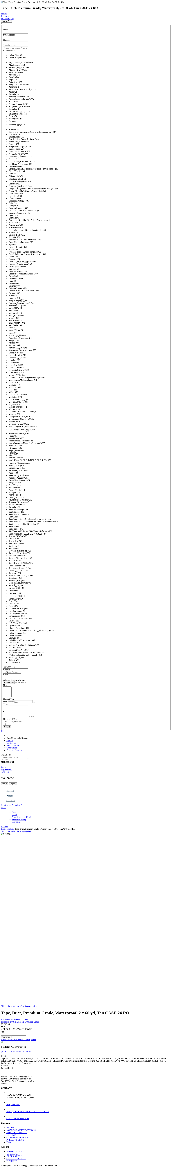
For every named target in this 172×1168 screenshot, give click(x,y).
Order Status (11, 748)
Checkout (10, 800)
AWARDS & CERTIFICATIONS (21, 1130)
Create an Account (14, 750)
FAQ (8, 1142)
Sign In (9, 740)
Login (3, 767)
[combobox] (13, 757)
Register (13, 784)
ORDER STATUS (14, 1156)
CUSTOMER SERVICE (17, 1137)
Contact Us (11, 743)
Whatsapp (29, 1022)
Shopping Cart (12, 745)
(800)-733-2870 (8, 1051)
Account (10, 791)
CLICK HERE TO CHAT (17, 1118)
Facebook (5, 1022)
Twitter (13, 1022)
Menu (3, 807)
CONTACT (11, 1135)
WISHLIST (11, 1161)
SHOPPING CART (15, 1151)
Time (5, 704)
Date (5, 701)
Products (10, 829)
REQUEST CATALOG (16, 1132)
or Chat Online (5, 765)
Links (3, 731)
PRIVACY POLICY (15, 1140)
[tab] (86, 807)
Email (36, 1022)
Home (3, 829)
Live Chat (20, 1051)
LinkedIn (20, 1022)
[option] (89, 55)
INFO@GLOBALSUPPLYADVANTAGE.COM (27, 1111)
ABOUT (10, 1128)
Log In (4, 784)
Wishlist (9, 796)
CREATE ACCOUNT (16, 1159)
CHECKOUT (12, 1154)
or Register (5, 772)
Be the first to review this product (15, 1019)
